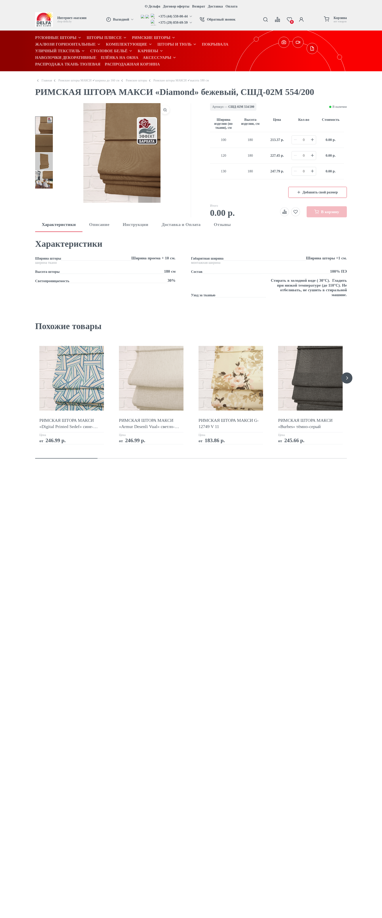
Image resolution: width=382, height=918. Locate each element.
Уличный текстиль (57, 51)
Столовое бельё (109, 51)
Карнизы (148, 51)
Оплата (231, 6)
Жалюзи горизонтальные (65, 44)
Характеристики (59, 224)
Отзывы (222, 224)
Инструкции (135, 224)
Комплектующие (126, 44)
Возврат (198, 6)
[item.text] (143, 16)
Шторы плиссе (104, 38)
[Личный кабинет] (301, 19)
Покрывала (215, 44)
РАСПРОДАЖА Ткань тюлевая (67, 64)
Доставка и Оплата (181, 224)
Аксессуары (157, 58)
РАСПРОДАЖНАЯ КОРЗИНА (132, 64)
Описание (99, 224)
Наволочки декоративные (65, 58)
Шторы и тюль (174, 44)
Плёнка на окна (119, 58)
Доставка (215, 6)
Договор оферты (176, 6)
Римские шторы (151, 38)
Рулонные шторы (55, 38)
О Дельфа (152, 6)
